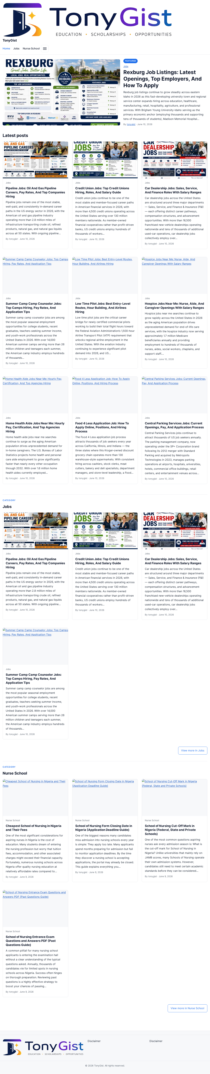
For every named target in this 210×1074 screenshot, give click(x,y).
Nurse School (31, 48)
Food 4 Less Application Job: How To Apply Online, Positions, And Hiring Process (102, 427)
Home (6, 48)
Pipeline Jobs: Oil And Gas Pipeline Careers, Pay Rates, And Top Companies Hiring (35, 192)
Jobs (16, 48)
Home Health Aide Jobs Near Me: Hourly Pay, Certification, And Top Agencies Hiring (35, 427)
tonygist (131, 124)
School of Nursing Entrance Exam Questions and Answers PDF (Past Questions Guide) (31, 941)
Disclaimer (94, 1041)
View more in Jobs (192, 750)
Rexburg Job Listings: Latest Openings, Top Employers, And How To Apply (162, 78)
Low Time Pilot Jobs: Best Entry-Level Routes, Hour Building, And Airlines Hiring (102, 308)
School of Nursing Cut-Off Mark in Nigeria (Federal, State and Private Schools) (170, 830)
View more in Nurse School (187, 1008)
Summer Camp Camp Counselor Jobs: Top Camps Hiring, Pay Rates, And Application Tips (34, 308)
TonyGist (10, 40)
